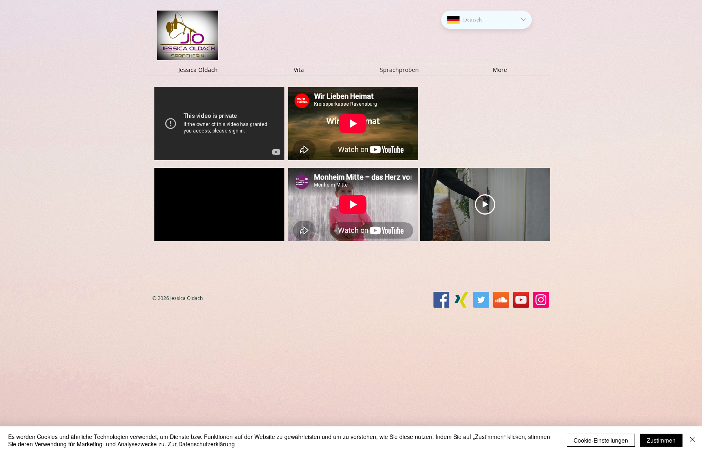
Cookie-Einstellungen (601, 440)
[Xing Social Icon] (461, 300)
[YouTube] (521, 300)
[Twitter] (481, 300)
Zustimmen (661, 440)
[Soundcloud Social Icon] (501, 300)
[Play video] (485, 204)
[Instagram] (541, 300)
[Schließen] (692, 440)
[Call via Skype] (410, 316)
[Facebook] (441, 300)
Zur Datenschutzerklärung (201, 444)
